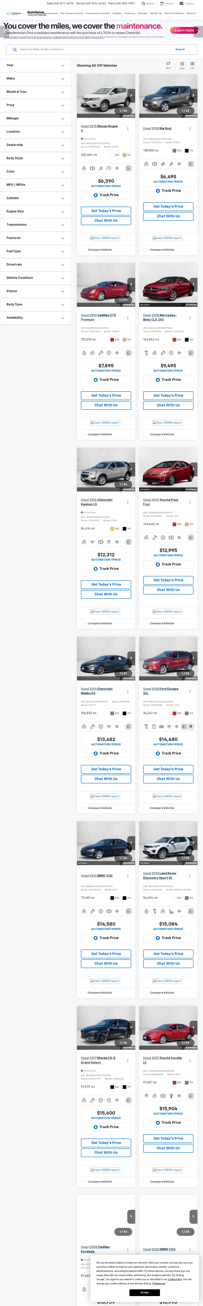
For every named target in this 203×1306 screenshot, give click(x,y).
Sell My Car (156, 13)
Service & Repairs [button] (174, 13)
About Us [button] (191, 13)
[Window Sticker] (190, 726)
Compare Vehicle (100, 249)
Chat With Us (106, 221)
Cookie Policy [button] (175, 1279)
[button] (131, 96)
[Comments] (128, 168)
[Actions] (127, 128)
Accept (145, 1292)
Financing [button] (130, 13)
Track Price (109, 195)
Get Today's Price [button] (106, 211)
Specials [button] (142, 13)
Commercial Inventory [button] (98, 13)
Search (180, 49)
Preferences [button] (159, 1283)
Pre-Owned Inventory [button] (72, 13)
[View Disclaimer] (117, 168)
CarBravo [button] (117, 13)
